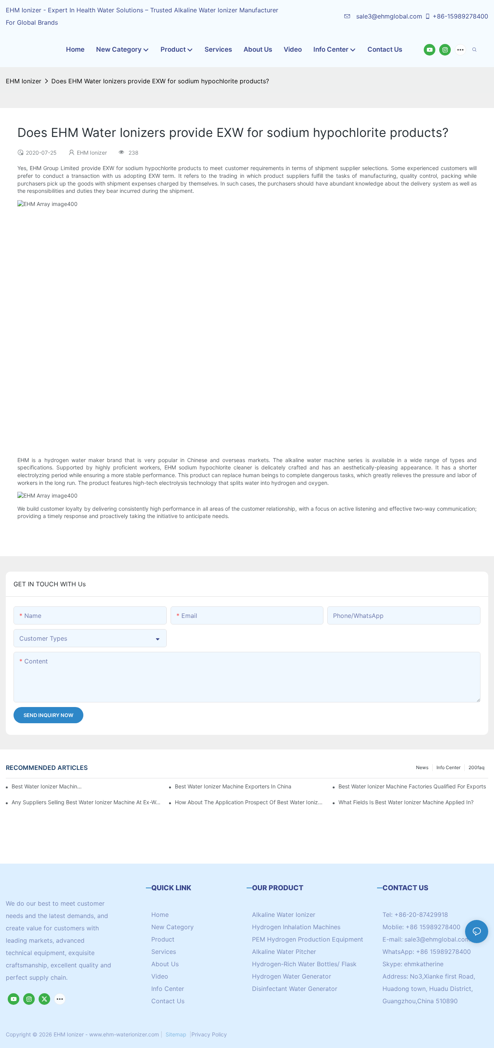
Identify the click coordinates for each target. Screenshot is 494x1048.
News (422, 767)
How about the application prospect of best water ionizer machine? (250, 802)
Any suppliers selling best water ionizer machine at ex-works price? (86, 802)
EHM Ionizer (23, 81)
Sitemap (176, 1034)
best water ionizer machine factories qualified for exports (412, 786)
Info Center (448, 767)
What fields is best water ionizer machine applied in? (406, 802)
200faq (476, 767)
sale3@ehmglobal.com (388, 16)
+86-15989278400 (460, 16)
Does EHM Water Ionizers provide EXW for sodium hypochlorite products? (160, 81)
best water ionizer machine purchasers (48, 786)
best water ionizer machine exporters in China (233, 786)
